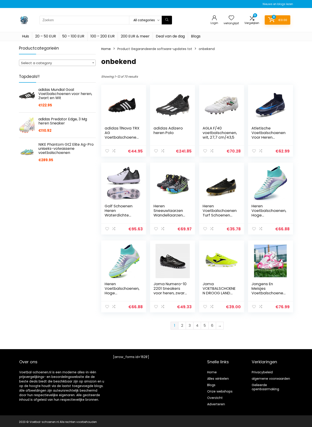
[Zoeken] (167, 20)
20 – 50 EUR (45, 36)
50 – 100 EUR (73, 36)
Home (106, 49)
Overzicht (215, 397)
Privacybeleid (262, 372)
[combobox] (57, 63)
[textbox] (57, 63)
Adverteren (216, 404)
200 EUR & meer (135, 36)
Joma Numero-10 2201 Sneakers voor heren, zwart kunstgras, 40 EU (170, 290)
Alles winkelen (218, 378)
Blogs (196, 36)
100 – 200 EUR (102, 36)
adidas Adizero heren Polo (168, 130)
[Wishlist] (231, 18)
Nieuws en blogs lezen (278, 4)
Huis (25, 36)
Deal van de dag (170, 36)
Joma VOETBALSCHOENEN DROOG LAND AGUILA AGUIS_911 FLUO (219, 293)
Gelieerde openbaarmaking (265, 387)
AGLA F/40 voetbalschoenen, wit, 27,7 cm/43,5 (220, 132)
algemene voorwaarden (271, 378)
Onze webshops (220, 391)
